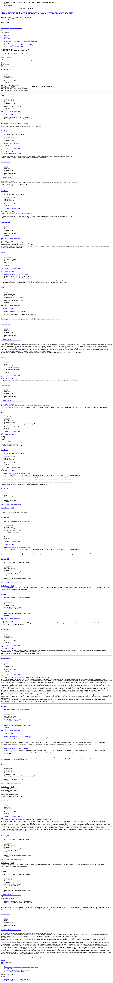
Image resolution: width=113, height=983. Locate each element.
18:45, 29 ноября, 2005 (7, 677)
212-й (2, 95)
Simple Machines (20, 981)
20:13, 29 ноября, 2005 (7, 787)
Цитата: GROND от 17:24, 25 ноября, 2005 (17, 117)
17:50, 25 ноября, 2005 (7, 114)
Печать (3, 63)
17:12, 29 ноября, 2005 (7, 544)
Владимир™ (5, 517)
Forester (3, 357)
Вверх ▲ (25, 979)
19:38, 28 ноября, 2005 (7, 434)
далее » (8, 57)
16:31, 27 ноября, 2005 (7, 378)
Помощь (6, 979)
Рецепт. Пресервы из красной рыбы (11, 28)
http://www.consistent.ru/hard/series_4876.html (14, 759)
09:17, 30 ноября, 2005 (7, 863)
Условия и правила (16, 979)
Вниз (2, 64)
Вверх (2, 962)
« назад (3, 57)
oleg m (3, 252)
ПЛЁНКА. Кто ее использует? (10, 85)
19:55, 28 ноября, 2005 (7, 470)
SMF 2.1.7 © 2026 (9, 981)
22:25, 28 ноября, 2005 (7, 508)
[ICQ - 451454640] (13, 367)
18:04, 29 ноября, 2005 (7, 648)
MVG (30, 45)
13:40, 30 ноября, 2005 (7, 933)
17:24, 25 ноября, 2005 (7, 87)
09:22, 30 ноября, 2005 (7, 898)
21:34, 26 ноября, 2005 (7, 343)
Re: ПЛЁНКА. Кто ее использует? (11, 111)
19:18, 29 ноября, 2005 (7, 733)
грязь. (3, 412)
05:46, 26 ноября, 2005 (7, 271)
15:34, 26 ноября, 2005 (7, 308)
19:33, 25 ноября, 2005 (7, 211)
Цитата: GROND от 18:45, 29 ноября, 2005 (17, 736)
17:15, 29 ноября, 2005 (7, 586)
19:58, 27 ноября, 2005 (7, 404)
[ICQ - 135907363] (13, 532)
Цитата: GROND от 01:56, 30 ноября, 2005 (17, 901)
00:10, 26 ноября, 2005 (7, 241)
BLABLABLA (5, 69)
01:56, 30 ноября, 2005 (7, 819)
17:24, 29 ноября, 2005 (7, 621)
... (14, 64)
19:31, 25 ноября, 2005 (7, 181)
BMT (2, 287)
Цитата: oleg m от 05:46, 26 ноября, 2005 (17, 311)
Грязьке (9, 123)
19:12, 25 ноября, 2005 (7, 151)
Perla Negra (4, 131)
